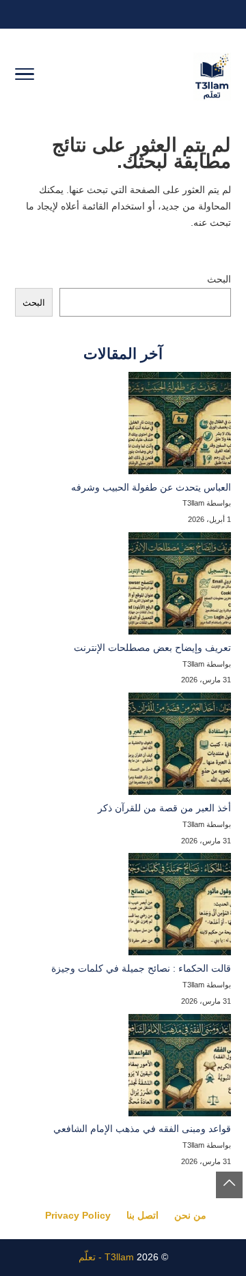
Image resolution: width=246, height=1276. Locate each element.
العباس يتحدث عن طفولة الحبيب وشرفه (151, 487)
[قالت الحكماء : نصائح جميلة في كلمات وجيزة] (179, 907)
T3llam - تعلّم (106, 1256)
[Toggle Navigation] (24, 76)
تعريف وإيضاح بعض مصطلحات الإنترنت (152, 647)
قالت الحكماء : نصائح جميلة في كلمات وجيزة (141, 968)
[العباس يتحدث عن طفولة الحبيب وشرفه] (179, 426)
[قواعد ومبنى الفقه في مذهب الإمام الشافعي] (179, 1068)
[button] (229, 1185)
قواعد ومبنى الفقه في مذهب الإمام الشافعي (142, 1128)
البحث (219, 279)
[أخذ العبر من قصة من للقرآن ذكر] (179, 746)
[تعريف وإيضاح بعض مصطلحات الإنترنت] (179, 586)
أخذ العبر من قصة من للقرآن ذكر (164, 807)
